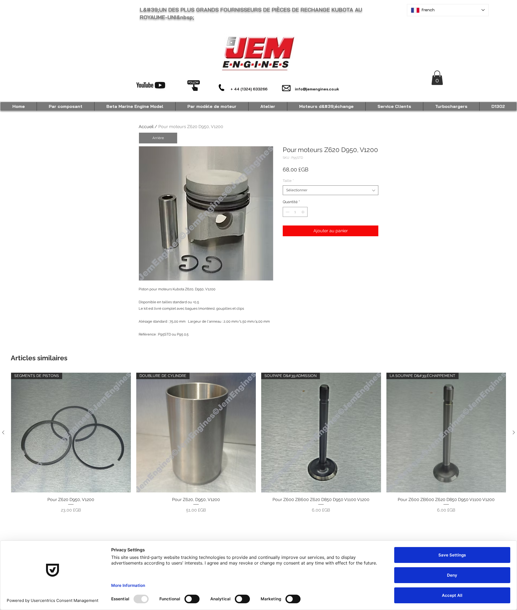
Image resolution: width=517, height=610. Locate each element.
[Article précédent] (3, 432)
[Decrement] (287, 212)
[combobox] (330, 190)
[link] (437, 77)
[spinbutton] (295, 212)
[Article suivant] (514, 432)
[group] (258, 446)
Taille (288, 181)
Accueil (146, 126)
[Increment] (303, 212)
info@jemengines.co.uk (317, 89)
